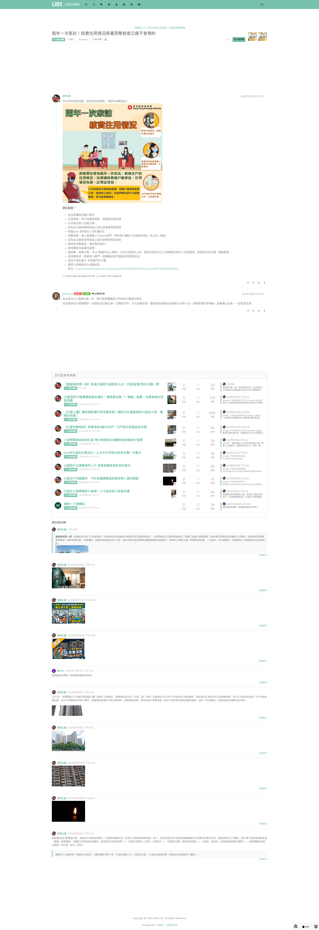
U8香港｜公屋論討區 (166, 925)
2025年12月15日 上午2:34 (238, 503)
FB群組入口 (140, 27)
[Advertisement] (152, 69)
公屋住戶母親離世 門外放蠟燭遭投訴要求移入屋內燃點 (101, 478)
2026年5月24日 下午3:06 (89, 431)
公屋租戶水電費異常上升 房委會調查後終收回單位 (97, 465)
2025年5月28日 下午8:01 (89, 482)
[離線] (57, 98)
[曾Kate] (224, 503)
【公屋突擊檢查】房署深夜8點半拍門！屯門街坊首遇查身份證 (105, 427)
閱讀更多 (263, 555)
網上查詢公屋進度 (157, 27)
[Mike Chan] (58, 505)
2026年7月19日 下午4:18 (89, 404)
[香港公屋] (58, 385)
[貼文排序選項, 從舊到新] (228, 39)
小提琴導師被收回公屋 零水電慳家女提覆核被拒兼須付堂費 (103, 440)
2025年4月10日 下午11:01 (89, 508)
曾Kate (60, 671)
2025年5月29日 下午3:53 (89, 469)
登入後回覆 (239, 39)
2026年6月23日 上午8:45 (89, 419)
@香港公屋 (99, 293)
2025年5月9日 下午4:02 (89, 495)
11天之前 (82, 388)
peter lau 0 (68, 293)
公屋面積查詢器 (177, 27)
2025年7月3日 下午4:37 (89, 457)
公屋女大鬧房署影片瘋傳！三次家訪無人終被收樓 (97, 491)
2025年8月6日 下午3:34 (89, 444)
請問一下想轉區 (74, 504)
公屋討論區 (72, 4)
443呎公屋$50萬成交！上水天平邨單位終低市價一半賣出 (102, 452)
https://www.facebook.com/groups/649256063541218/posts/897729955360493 (127, 268)
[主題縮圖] (171, 399)
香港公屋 (67, 96)
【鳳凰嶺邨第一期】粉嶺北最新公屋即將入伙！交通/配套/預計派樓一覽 (111, 384)
